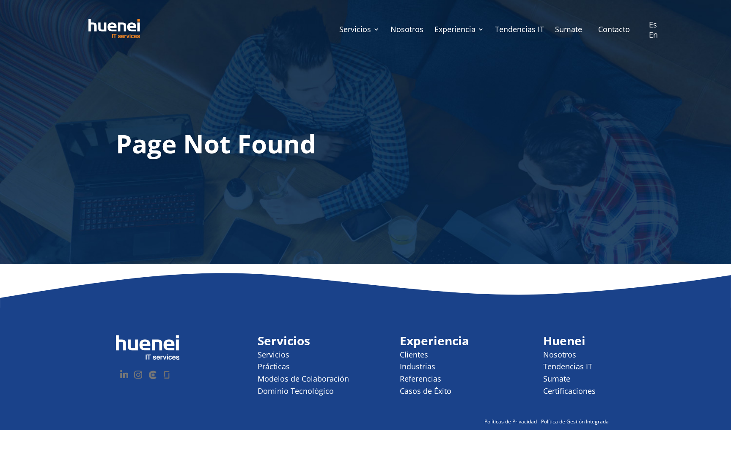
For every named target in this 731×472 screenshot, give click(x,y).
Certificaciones (569, 391)
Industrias (417, 366)
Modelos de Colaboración (303, 379)
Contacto (614, 29)
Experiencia (454, 30)
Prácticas (274, 366)
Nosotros (406, 30)
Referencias (420, 379)
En (653, 35)
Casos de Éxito (425, 391)
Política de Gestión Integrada (575, 421)
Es (653, 24)
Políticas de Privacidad (510, 421)
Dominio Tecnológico (296, 391)
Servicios (355, 30)
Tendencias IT (519, 30)
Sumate (568, 30)
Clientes (414, 354)
